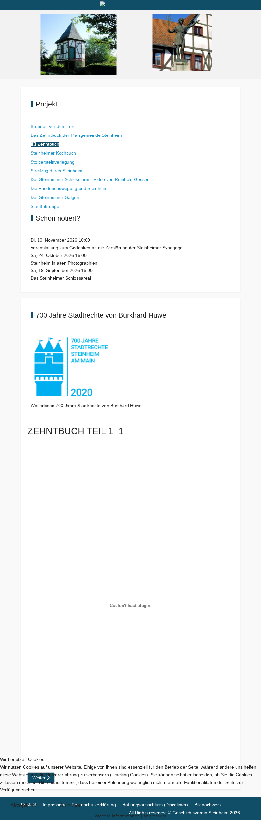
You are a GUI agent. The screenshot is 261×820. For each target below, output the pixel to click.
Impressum (155, 815)
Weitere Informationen (117, 815)
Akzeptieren (24, 805)
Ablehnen (71, 805)
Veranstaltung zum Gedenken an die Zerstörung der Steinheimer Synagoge (107, 247)
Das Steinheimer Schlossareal (61, 278)
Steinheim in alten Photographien (64, 263)
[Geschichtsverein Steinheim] (130, 5)
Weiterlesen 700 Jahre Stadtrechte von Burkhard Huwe (86, 405)
